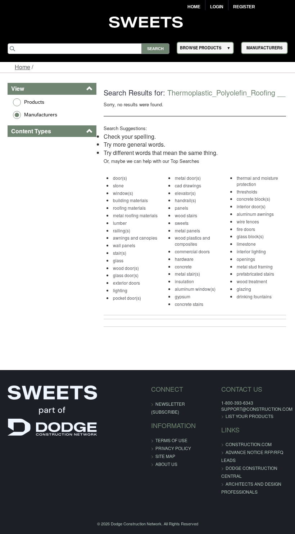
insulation (184, 281)
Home (193, 6)
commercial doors (192, 251)
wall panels (124, 245)
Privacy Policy (173, 448)
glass (118, 260)
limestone (246, 244)
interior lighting (251, 251)
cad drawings (188, 185)
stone (118, 185)
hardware (184, 259)
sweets (182, 223)
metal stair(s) (187, 274)
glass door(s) (126, 275)
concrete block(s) (253, 199)
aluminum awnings (255, 214)
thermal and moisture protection (257, 181)
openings (246, 259)
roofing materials (129, 208)
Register (244, 6)
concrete (183, 266)
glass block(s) (250, 236)
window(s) (123, 193)
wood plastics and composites (192, 241)
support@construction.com (256, 409)
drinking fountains (254, 296)
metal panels (187, 230)
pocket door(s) (127, 298)
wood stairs (186, 215)
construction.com (249, 444)
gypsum (182, 296)
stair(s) (119, 253)
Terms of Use (171, 440)
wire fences (248, 221)
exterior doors (126, 283)
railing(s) (121, 230)
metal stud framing (255, 266)
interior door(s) (251, 206)
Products (34, 102)
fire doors (246, 229)
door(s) (120, 178)
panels (181, 208)
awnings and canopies (135, 238)
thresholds (247, 191)
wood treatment (252, 281)
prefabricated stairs (255, 274)
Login (216, 6)
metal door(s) (188, 178)
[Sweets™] (147, 21)
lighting (120, 290)
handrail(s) (185, 200)
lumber (120, 223)
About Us (166, 464)
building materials (130, 200)
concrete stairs (189, 304)
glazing (244, 289)
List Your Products (249, 416)
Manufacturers (40, 114)
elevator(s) (185, 193)
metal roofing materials (135, 215)
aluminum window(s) (195, 289)
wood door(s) (126, 268)
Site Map (165, 456)
